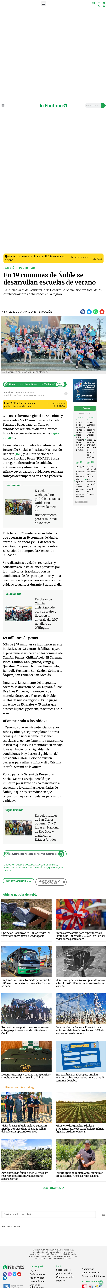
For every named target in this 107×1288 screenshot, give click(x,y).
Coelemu (29, 864)
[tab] (85, 408)
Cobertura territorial (92, 1272)
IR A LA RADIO (100, 247)
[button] (43, 3)
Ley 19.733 (34, 1270)
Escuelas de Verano (46, 864)
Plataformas (88, 1269)
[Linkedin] (5, 1278)
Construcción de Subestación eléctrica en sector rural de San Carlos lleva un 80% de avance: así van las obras (80, 1030)
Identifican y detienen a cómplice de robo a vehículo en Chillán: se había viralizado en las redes (80, 983)
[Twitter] (104, 2)
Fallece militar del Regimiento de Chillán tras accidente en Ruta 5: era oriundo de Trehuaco (91, 480)
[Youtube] (19, 1274)
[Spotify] (104, 6)
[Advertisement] (53, 222)
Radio (59, 1266)
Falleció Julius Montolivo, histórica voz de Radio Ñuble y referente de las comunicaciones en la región (80, 436)
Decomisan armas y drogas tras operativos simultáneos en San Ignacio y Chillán (26, 1076)
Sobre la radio (63, 1270)
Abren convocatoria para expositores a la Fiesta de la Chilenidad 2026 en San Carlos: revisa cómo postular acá (80, 936)
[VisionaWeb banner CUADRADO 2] (85, 401)
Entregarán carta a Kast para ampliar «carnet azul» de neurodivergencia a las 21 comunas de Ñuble (80, 1077)
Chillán (20, 864)
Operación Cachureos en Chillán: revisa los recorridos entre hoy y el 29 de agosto (25, 934)
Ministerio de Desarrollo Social (21, 867)
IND (18, 454)
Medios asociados (65, 1277)
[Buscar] (103, 105)
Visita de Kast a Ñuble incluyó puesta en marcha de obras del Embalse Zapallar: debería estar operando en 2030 (24, 1128)
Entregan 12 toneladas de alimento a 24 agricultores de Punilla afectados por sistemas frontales (80, 481)
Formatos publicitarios (93, 1276)
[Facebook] (93, 2)
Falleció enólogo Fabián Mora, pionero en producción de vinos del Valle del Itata (79, 1174)
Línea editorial (37, 1281)
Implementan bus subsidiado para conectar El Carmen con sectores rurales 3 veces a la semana (26, 983)
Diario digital (36, 1266)
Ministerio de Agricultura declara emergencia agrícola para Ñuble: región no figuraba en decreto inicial (80, 1128)
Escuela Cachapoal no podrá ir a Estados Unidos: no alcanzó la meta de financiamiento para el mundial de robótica (91, 440)
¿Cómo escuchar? (65, 1273)
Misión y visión (37, 1277)
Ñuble (43, 867)
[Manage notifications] (101, 1282)
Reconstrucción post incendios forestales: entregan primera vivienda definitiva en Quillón (25, 1030)
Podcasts (60, 1280)
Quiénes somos (37, 1274)
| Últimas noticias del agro (18, 1087)
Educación (43, 247)
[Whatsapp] (98, 6)
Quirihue (53, 867)
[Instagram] (98, 2)
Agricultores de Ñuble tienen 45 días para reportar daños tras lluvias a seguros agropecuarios (24, 1175)
